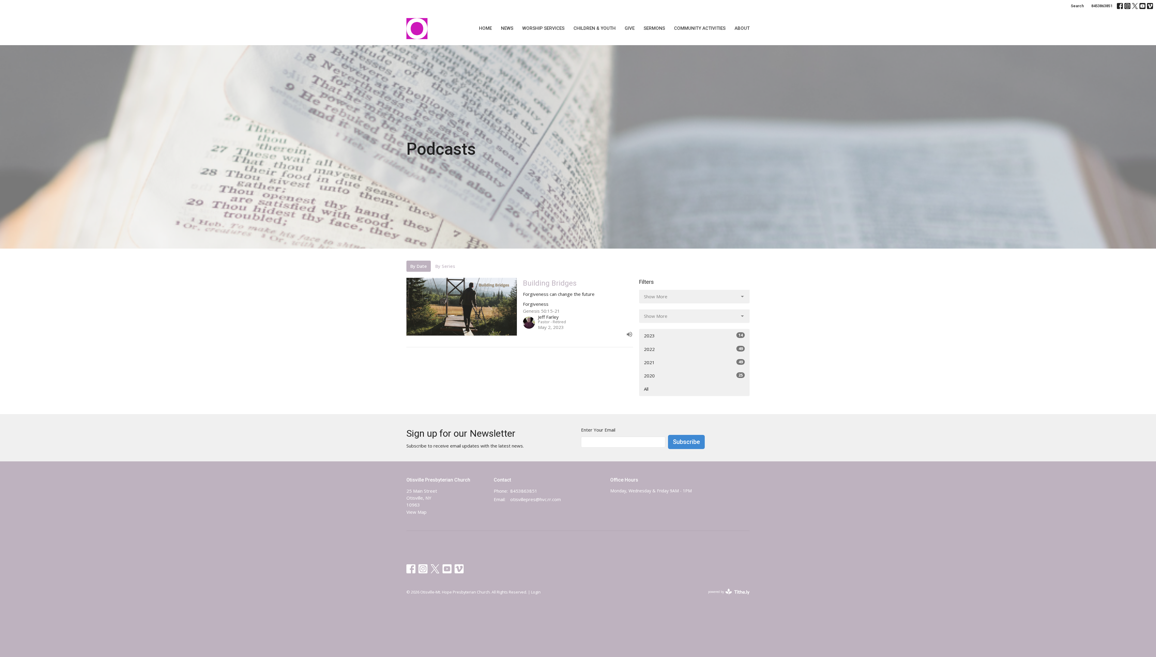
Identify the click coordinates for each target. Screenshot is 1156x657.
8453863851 (1101, 6)
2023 (693, 335)
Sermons (654, 28)
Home (485, 28)
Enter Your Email (598, 430)
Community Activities (700, 28)
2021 (693, 362)
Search (1077, 6)
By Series (445, 266)
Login (536, 592)
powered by (725, 597)
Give (630, 28)
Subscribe (686, 441)
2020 (693, 375)
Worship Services (543, 28)
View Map (416, 512)
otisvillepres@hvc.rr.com (535, 499)
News (507, 28)
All (646, 389)
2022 (693, 349)
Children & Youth (594, 28)
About (742, 28)
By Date (418, 266)
